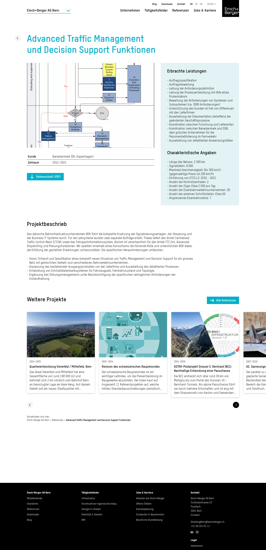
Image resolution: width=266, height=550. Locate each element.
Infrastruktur (88, 498)
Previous (30, 405)
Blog (154, 4)
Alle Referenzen (226, 300)
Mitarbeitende (34, 498)
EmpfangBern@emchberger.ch (207, 521)
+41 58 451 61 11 (200, 526)
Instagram (197, 532)
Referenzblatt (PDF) (48, 176)
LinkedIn (192, 532)
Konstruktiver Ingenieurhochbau (99, 503)
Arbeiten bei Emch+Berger (150, 498)
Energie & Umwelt (91, 509)
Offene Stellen (143, 503)
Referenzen (180, 10)
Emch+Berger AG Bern (38, 420)
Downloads (167, 4)
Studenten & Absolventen (150, 514)
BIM (83, 519)
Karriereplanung (144, 509)
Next (236, 405)
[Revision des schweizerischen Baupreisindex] (133, 352)
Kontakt (181, 4)
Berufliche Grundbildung (149, 519)
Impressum (197, 545)
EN (201, 4)
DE (191, 4)
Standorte (32, 503)
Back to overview (18, 38)
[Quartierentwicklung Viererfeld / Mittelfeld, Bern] (61, 352)
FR (196, 4)
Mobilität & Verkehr (92, 514)
